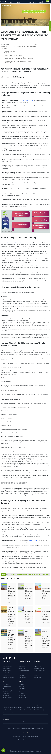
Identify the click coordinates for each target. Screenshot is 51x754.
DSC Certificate (21, 686)
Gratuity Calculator (25, 705)
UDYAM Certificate (22, 690)
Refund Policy (34, 743)
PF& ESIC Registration (7, 686)
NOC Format (34, 721)
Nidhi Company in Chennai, (14, 243)
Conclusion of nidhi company (11, 59)
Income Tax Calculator (31, 709)
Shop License (21, 693)
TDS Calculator (34, 705)
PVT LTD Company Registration (24, 664)
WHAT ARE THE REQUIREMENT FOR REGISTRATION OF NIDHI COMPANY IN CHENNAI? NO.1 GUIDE (12, 614)
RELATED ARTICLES (9, 62)
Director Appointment (38, 675)
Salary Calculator (17, 705)
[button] (3, 750)
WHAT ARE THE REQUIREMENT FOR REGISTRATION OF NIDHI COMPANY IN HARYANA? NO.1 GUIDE (29, 591)
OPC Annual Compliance (39, 668)
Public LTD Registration (23, 677)
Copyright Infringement (7, 672)
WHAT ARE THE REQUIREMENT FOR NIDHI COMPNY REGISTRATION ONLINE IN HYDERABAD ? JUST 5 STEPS (46, 638)
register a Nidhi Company (26, 100)
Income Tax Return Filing (7, 690)
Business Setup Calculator (7, 705)
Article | (38, 728)
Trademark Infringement (7, 666)
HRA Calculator (20, 707)
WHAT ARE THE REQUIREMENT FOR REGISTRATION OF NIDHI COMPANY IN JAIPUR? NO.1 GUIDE (46, 591)
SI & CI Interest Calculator (43, 705)
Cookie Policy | (23, 743)
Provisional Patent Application (8, 677)
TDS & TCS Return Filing (7, 691)
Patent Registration (6, 673)
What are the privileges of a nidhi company (14, 57)
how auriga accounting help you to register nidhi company (18, 61)
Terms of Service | (17, 743)
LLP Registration (22, 666)
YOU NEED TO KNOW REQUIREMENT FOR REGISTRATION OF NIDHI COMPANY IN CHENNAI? (19, 50)
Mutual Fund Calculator (7, 709)
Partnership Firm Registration (24, 670)
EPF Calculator (40, 709)
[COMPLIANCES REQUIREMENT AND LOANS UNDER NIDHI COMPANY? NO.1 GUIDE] (38, 609)
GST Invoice (13, 721)
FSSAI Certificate (22, 688)
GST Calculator (5, 712)
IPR (27, 1)
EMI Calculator (15, 709)
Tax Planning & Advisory (7, 697)
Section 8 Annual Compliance (39, 670)
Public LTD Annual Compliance (40, 673)
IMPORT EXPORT (34, 2)
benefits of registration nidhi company (13, 55)
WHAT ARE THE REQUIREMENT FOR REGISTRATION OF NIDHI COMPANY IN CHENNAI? (19, 47)
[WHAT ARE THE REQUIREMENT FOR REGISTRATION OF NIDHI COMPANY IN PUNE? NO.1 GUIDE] (4, 586)
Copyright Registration (7, 670)
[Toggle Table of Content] (35, 45)
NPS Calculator (27, 707)
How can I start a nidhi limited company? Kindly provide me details (19, 58)
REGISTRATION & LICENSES (19, 2)
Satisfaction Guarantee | (32, 728)
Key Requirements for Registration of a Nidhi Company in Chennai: (20, 54)
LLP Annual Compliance (38, 666)
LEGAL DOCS (30, 2)
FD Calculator (6, 707)
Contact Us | (19, 728)
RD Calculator (13, 707)
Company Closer (37, 677)
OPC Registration (22, 668)
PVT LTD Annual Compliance (39, 664)
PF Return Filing (5, 693)
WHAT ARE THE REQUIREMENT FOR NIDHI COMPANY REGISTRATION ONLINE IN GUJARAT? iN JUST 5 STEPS (29, 638)
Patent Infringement (6, 675)
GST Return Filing (6, 688)
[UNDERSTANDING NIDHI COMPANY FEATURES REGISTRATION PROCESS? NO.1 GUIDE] (21, 609)
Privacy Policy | (29, 743)
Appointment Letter (26, 721)
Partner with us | (25, 728)
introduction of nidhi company (11, 52)
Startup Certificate (22, 695)
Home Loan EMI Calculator (37, 707)
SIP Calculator (22, 709)
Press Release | (14, 728)
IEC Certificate (21, 691)
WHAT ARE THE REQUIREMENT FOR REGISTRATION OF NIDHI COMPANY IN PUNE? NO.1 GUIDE (12, 591)
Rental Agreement (6, 721)
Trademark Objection (6, 668)
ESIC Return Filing (6, 695)
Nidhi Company (5, 82)
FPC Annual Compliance (38, 672)
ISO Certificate (21, 684)
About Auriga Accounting (41, 2)
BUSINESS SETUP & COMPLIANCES (10, 2)
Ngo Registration (22, 673)
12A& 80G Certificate (22, 697)
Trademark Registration (7, 664)
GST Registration (6, 684)
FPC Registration (22, 675)
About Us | (10, 728)
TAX (25, 1)
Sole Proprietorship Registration (24, 672)
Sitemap (41, 728)
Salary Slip (19, 721)
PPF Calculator (13, 712)
